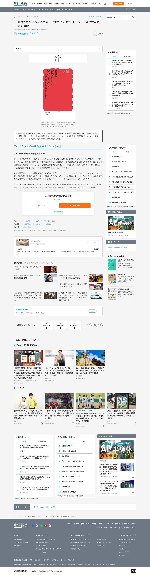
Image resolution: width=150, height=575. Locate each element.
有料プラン (122, 546)
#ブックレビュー (34, 16)
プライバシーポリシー (40, 564)
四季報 (85, 3)
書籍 (92, 3)
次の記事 (98, 16)
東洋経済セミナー (76, 549)
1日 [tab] (114, 152)
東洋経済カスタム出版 (104, 542)
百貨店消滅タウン (117, 156)
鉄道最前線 (115, 166)
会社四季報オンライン (43, 542)
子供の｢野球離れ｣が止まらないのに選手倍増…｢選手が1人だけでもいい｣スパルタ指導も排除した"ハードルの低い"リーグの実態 (90, 417)
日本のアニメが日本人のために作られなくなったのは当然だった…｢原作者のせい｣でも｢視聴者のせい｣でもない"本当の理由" (59, 414)
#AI (47, 224)
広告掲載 (71, 560)
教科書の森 (100, 546)
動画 (62, 3)
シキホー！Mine (41, 552)
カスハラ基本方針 (98, 564)
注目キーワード (113, 242)
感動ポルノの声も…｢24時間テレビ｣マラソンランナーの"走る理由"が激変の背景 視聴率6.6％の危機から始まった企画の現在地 (28, 414)
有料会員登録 (118, 3)
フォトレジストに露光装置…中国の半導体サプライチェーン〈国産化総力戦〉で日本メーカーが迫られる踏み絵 (108, 469)
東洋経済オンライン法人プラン (81, 539)
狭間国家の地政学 (123, 289)
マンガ (68, 3)
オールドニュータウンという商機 (123, 192)
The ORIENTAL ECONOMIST (45, 539)
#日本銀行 (25, 227)
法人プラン (122, 549)
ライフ (52, 9)
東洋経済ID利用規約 (83, 564)
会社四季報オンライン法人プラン (81, 542)
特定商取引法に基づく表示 (66, 564)
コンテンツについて (125, 542)
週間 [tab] (127, 152)
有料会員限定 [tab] (128, 56)
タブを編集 (132, 9)
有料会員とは (58, 211)
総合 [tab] (114, 56)
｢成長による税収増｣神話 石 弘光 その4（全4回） (28, 268)
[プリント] (100, 34)
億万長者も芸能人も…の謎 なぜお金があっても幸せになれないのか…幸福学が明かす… (123, 104)
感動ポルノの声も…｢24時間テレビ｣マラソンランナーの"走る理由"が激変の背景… (122, 62)
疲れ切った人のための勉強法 (126, 261)
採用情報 (46, 560)
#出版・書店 (118, 247)
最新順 (39, 3)
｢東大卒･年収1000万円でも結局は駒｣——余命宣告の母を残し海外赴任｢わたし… (122, 93)
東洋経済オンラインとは (114, 17)
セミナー (76, 3)
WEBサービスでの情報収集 (22, 564)
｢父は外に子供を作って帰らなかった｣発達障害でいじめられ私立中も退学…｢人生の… (122, 83)
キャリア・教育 (42, 9)
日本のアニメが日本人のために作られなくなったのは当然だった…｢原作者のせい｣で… (123, 72)
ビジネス (18, 9)
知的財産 (53, 564)
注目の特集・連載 (114, 212)
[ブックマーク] (95, 34)
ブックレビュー (36, 241)
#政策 (37, 221)
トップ (32, 3)
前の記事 (91, 16)
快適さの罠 (121, 274)
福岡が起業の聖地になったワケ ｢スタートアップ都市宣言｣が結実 (73, 277)
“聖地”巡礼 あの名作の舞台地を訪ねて (123, 182)
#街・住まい (48, 221)
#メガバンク (36, 224)
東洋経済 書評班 (23, 34)
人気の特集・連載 (115, 148)
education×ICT (18, 539)
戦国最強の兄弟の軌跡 (119, 202)
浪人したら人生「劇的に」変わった (123, 172)
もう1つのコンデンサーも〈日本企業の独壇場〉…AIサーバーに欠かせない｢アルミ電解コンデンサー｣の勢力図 (108, 485)
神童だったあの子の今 (119, 161)
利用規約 (122, 555)
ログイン (130, 3)
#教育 (125, 247)
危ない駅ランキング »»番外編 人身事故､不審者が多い (73, 285)
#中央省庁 (25, 224)
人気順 (56, 3)
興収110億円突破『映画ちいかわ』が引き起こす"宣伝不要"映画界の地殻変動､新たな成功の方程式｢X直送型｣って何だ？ (121, 414)
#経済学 (28, 221)
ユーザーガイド (124, 552)
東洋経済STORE (41, 546)
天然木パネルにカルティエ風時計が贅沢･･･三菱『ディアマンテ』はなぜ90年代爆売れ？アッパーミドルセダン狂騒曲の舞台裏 (73, 296)
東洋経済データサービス (78, 546)
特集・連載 (48, 3)
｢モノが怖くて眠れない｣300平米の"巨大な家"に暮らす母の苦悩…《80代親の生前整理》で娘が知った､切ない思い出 (28, 296)
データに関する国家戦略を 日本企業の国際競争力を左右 (28, 277)
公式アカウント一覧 (58, 560)
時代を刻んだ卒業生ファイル (121, 187)
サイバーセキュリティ (21, 542)
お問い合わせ (110, 564)
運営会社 (38, 560)
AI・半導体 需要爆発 (115, 232)
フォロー (34, 34)
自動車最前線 (116, 197)
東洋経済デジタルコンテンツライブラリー (49, 549)
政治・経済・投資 (29, 9)
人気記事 (111, 52)
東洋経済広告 (101, 539)
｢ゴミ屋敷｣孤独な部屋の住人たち (123, 177)
